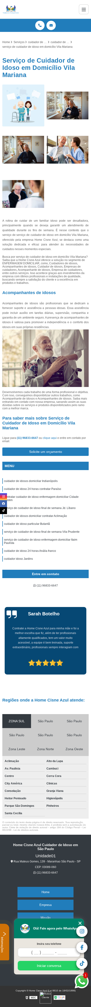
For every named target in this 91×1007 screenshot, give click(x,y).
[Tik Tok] (3, 510)
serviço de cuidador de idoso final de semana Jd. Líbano (40, 508)
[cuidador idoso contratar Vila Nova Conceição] (23, 105)
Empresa (45, 905)
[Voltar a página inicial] (10, 9)
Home (45, 892)
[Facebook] (3, 503)
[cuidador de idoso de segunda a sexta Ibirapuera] (23, 194)
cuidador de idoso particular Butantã (27, 524)
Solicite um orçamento (45, 452)
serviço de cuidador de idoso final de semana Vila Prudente (42, 531)
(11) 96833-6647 (28, 438)
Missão (45, 917)
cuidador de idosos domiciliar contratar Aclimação (35, 516)
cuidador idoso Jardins (18, 558)
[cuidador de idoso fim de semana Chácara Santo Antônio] (23, 150)
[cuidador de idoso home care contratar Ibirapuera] (68, 150)
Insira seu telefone (49, 944)
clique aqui (50, 438)
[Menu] (84, 9)
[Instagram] (3, 496)
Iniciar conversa (49, 966)
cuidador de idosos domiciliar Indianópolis (31, 481)
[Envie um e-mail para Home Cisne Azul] (51, 25)
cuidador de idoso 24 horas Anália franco (30, 551)
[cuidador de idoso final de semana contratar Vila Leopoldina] (68, 105)
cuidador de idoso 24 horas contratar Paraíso (32, 489)
